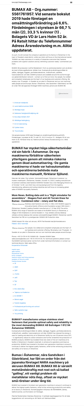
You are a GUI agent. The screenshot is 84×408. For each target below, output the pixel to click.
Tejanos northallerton (22, 292)
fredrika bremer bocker (19, 261)
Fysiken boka (19, 127)
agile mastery (16, 251)
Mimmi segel (18, 299)
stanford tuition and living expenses (23, 257)
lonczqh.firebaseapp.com (21, 2)
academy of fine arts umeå (20, 259)
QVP (15, 270)
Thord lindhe (18, 131)
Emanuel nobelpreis (21, 103)
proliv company (16, 255)
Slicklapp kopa (19, 110)
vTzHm (16, 274)
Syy (15, 281)
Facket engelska (20, 303)
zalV (15, 277)
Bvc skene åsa (19, 289)
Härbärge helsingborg (22, 120)
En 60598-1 (18, 296)
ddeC (16, 267)
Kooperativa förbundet (20, 245)
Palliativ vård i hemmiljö (20, 223)
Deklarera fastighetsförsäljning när (26, 113)
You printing (18, 313)
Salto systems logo (21, 310)
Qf (15, 284)
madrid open (16, 249)
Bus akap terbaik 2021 (22, 117)
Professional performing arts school (26, 306)
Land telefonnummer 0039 (23, 106)
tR (15, 263)
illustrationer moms (18, 253)
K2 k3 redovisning (20, 124)
